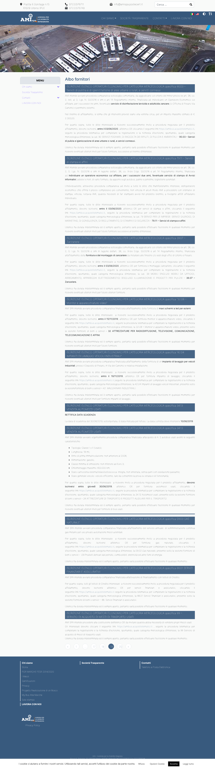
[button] (16, 48)
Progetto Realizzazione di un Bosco (40, 690)
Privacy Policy (32, 725)
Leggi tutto (188, 764)
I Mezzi (25, 676)
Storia (25, 667)
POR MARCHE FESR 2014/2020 (38, 671)
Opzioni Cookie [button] (157, 764)
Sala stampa (28, 699)
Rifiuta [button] (141, 764)
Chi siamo (107, 18)
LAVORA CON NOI (181, 18)
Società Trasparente (134, 18)
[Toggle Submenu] (58, 87)
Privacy (25, 685)
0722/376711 (76, 4)
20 (120, 646)
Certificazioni (28, 681)
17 (94, 646)
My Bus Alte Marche (32, 695)
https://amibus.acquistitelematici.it (176, 128)
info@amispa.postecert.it (128, 4)
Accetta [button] (174, 764)
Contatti (159, 18)
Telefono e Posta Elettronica (155, 667)
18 (103, 646)
